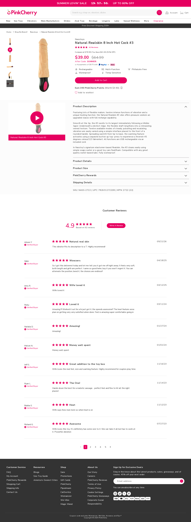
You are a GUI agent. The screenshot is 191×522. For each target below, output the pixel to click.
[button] (19, 21)
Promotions (66, 476)
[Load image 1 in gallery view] (10, 41)
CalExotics (66, 492)
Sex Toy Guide (41, 476)
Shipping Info (12, 488)
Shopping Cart (13, 484)
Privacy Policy (94, 488)
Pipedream (66, 488)
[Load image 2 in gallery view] (10, 58)
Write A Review (116, 225)
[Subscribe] (181, 481)
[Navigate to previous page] (80, 447)
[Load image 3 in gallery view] (10, 66)
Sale (63, 472)
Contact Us (12, 492)
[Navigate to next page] (110, 447)
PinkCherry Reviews (97, 480)
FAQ (8, 472)
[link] (86, 47)
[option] (95, 25)
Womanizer (66, 496)
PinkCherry (66, 484)
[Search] (159, 12)
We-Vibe (65, 500)
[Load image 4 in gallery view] (10, 75)
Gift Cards (65, 480)
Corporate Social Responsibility (96, 502)
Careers (91, 476)
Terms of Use (94, 484)
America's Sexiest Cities (46, 480)
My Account (12, 476)
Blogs (36, 472)
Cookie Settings (95, 492)
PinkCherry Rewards (16, 480)
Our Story (92, 472)
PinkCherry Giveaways (98, 496)
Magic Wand (67, 504)
